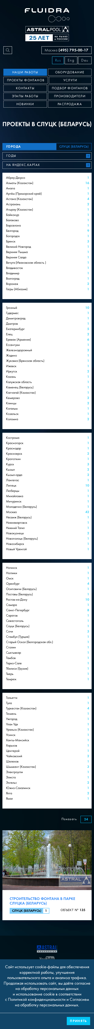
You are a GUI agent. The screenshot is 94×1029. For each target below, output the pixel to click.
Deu (84, 60)
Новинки (25, 104)
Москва (66, 50)
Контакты (25, 88)
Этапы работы (25, 96)
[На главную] (47, 948)
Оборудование (70, 72)
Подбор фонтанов (70, 88)
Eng (71, 60)
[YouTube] (47, 959)
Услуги (70, 80)
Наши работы (25, 72)
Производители (70, 96)
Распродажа (70, 104)
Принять (78, 1021)
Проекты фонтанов (25, 80)
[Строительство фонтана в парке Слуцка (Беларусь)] (47, 875)
